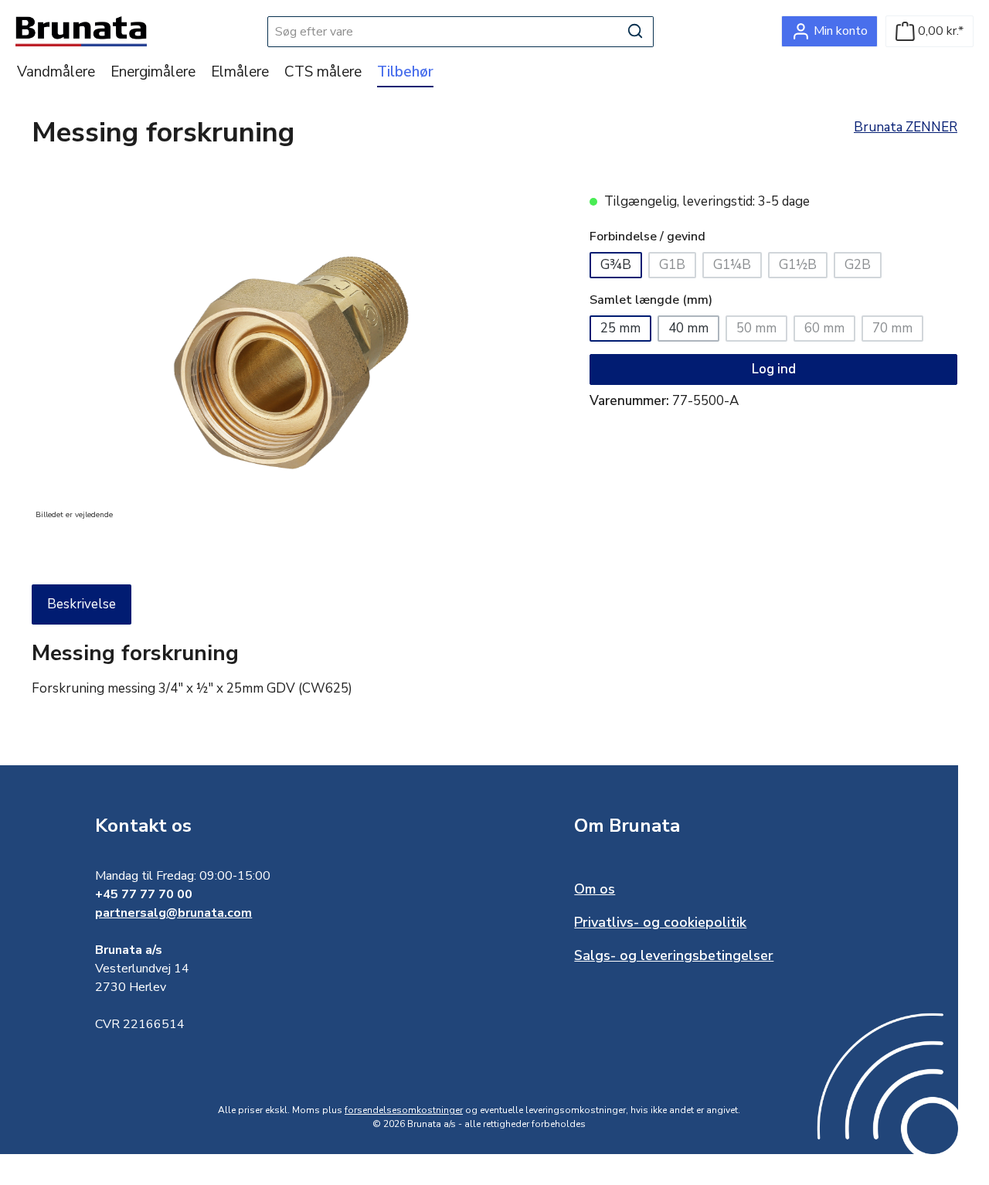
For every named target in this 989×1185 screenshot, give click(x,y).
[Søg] (635, 31)
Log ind (774, 369)
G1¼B (737, 267)
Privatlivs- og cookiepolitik (660, 922)
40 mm (688, 328)
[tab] (81, 604)
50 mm (761, 330)
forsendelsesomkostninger (404, 1110)
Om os (594, 889)
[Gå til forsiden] (81, 31)
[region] (295, 358)
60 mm (829, 330)
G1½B (803, 267)
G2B (863, 267)
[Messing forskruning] (295, 358)
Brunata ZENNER (905, 127)
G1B (677, 267)
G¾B (615, 265)
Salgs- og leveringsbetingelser (673, 955)
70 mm (897, 330)
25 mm (620, 328)
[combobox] (442, 31)
